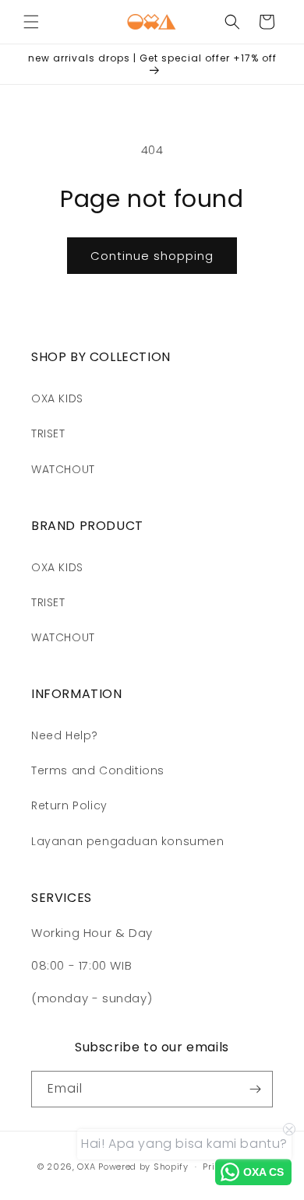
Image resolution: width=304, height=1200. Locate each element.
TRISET (48, 433)
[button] (31, 22)
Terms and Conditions (97, 770)
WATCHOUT (63, 469)
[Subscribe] (255, 1089)
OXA (86, 1166)
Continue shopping (152, 255)
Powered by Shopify (143, 1166)
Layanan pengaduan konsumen (127, 841)
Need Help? (64, 735)
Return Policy (69, 805)
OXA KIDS (57, 398)
